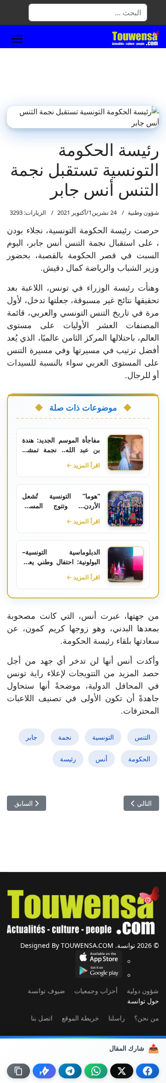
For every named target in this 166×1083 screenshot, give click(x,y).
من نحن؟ (146, 1018)
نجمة (64, 737)
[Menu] (17, 39)
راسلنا (116, 1018)
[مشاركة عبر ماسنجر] (44, 1071)
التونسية (103, 737)
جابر (31, 737)
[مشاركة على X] (121, 1071)
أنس (101, 758)
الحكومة (139, 758)
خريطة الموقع (80, 1018)
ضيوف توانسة (46, 990)
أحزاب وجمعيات (96, 990)
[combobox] (88, 12)
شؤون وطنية (143, 212)
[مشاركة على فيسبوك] (147, 1071)
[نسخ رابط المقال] (18, 1071)
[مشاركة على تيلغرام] (70, 1071)
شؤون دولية (143, 990)
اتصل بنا (42, 1018)
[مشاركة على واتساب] (95, 1071)
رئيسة (68, 758)
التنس (142, 737)
